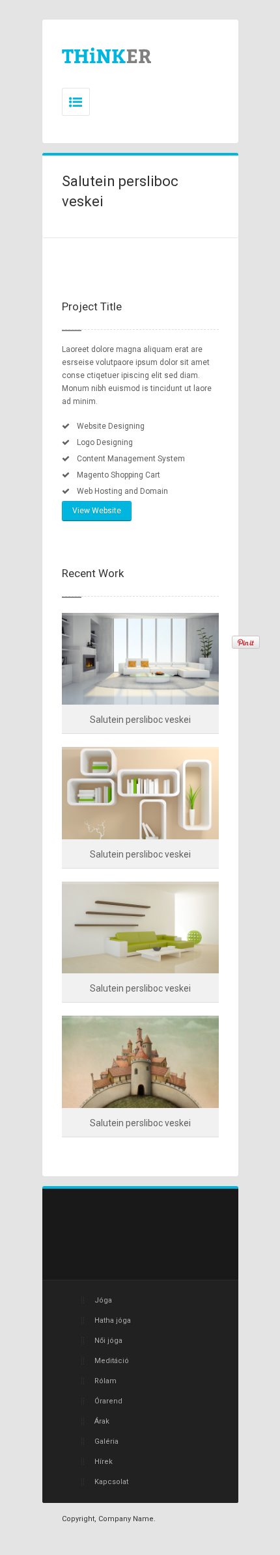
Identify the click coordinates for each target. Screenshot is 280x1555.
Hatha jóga (112, 1320)
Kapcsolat (111, 1482)
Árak (101, 1421)
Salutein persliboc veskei (140, 719)
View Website (96, 510)
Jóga (103, 1300)
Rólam (105, 1381)
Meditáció (111, 1361)
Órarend (108, 1401)
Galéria (106, 1441)
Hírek (103, 1461)
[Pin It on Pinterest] (246, 642)
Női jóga (108, 1340)
